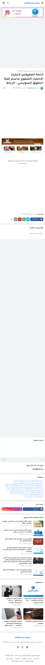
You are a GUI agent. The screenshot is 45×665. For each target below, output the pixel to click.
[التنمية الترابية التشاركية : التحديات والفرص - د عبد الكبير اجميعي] (33, 591)
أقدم (4, 459)
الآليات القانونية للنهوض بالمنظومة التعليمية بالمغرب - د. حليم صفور (13, 623)
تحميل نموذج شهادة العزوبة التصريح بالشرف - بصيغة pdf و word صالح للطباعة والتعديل (17, 549)
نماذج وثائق (13, 489)
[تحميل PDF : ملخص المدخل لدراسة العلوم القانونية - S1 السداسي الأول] (38, 532)
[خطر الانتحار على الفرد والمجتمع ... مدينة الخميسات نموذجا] (12, 591)
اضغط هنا (23, 163)
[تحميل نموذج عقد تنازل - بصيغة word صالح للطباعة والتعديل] (38, 572)
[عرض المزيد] (11, 219)
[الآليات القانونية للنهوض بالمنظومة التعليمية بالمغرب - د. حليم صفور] (12, 614)
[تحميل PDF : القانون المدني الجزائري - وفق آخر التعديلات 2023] (38, 524)
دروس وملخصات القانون (33, 496)
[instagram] (22, 647)
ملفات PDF (37, 481)
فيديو (39, 489)
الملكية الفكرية (29, 661)
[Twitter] (28, 219)
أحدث (40, 459)
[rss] (18, 647)
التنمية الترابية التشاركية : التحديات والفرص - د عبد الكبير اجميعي (33, 600)
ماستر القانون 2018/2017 (24, 71)
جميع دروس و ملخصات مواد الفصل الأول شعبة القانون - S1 (18, 540)
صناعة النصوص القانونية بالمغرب (34, 622)
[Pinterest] (20, 219)
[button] (42, 3)
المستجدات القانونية (34, 492)
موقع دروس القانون (20, 655)
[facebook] (27, 647)
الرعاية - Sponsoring (17, 661)
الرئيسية (36, 659)
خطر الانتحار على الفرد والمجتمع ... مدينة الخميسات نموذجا (14, 600)
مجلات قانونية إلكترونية (14, 485)
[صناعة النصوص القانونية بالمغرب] (33, 614)
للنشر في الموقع (27, 659)
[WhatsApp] (24, 219)
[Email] (15, 219)
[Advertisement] (22, 44)
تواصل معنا (9, 659)
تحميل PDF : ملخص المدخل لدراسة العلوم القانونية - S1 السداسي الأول (18, 531)
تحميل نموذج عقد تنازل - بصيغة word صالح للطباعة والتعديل (17, 571)
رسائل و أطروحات (17, 492)
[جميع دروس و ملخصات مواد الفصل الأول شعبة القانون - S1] (38, 541)
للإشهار (17, 659)
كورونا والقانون (27, 489)
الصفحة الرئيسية (38, 71)
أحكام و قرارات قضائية (34, 485)
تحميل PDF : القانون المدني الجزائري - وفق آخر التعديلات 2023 (17, 522)
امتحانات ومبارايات (22, 481)
